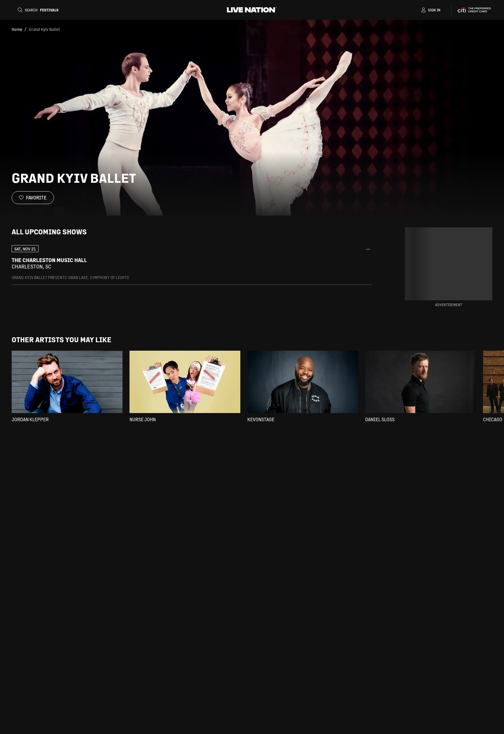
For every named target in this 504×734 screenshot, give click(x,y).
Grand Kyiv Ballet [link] (44, 29)
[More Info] (368, 249)
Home (17, 29)
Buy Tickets (334, 263)
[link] (192, 262)
